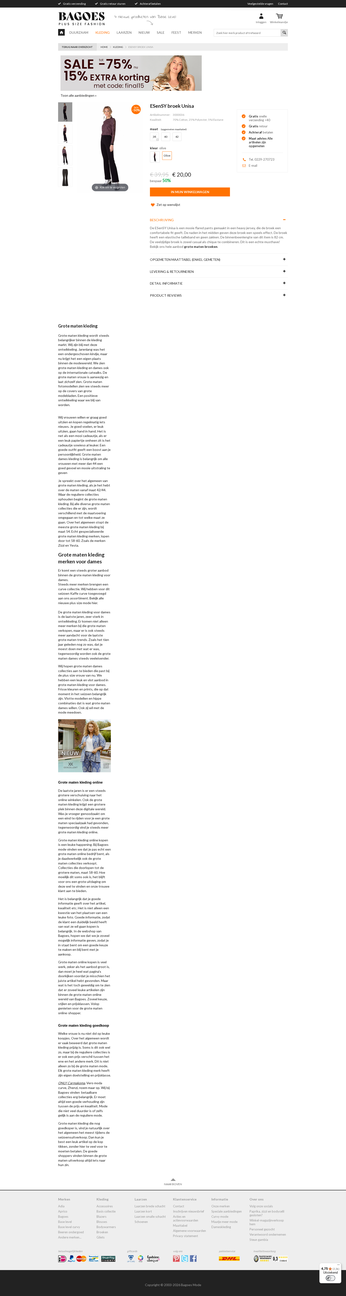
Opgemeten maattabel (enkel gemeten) (185, 260)
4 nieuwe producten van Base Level (145, 17)
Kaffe (74, 593)
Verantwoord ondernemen (267, 1234)
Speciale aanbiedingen (226, 1211)
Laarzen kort (143, 1211)
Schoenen (141, 1222)
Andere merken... (69, 1237)
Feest (176, 32)
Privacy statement (185, 1236)
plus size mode (80, 603)
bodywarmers (106, 1227)
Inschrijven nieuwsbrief (188, 1211)
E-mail (253, 165)
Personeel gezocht (262, 1229)
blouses (102, 1222)
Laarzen (124, 32)
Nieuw (144, 32)
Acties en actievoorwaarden (185, 1218)
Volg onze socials (261, 1206)
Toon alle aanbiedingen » (78, 95)
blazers (101, 1216)
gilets (101, 1237)
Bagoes (63, 1216)
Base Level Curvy (69, 1227)
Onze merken (220, 1206)
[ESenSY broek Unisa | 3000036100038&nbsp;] (65, 112)
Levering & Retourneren (172, 272)
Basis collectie (106, 1211)
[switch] (330, 1278)
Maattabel (180, 1225)
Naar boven (173, 1184)
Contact (283, 3)
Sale (161, 32)
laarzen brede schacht (150, 1206)
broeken (102, 1232)
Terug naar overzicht (77, 47)
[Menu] (338, 1266)
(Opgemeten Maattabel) (174, 129)
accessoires (105, 1206)
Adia (61, 1206)
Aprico (62, 1211)
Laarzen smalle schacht (150, 1216)
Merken (195, 32)
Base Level (65, 1222)
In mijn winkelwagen (190, 192)
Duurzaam (78, 32)
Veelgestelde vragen (260, 3)
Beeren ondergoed (71, 1232)
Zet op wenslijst (168, 205)
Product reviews (166, 295)
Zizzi (61, 545)
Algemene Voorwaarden (189, 1231)
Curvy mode (219, 1216)
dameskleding (221, 1227)
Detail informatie (166, 283)
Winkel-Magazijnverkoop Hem (266, 1222)
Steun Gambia (258, 1240)
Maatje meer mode (224, 1222)
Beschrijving (162, 220)
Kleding (102, 32)
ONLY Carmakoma (71, 1083)
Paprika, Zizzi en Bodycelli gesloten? (266, 1213)
